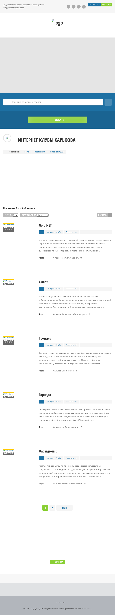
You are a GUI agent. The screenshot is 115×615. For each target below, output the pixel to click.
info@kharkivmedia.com (13, 8)
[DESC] (110, 215)
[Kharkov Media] (57, 22)
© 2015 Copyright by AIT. (33, 609)
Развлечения (39, 152)
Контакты (60, 603)
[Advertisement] (57, 185)
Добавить (106, 4)
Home (26, 152)
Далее (64, 507)
